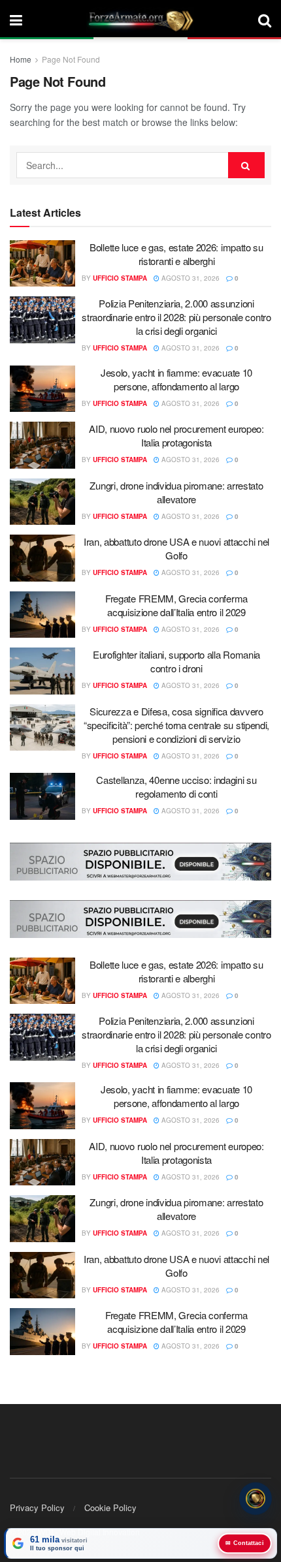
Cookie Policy (110, 1507)
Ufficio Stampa (120, 278)
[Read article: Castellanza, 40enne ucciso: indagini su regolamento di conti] (42, 796)
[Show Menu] (16, 19)
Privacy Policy (37, 1507)
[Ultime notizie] (255, 1500)
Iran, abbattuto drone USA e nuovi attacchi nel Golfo (176, 548)
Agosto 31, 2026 (189, 278)
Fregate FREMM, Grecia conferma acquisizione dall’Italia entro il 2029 (176, 605)
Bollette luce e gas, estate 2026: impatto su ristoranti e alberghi (176, 254)
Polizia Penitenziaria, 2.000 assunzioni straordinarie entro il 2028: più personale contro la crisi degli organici (176, 316)
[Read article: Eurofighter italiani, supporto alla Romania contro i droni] (42, 671)
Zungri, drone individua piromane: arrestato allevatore (176, 492)
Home (20, 59)
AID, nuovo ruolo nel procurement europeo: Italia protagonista (176, 435)
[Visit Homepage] (140, 20)
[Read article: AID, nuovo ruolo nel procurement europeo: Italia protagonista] (42, 445)
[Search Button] (264, 19)
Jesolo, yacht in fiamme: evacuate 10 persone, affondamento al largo (176, 379)
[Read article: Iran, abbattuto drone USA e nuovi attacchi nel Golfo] (42, 558)
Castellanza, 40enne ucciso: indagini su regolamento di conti (176, 786)
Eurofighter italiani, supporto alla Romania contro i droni (176, 661)
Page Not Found (71, 59)
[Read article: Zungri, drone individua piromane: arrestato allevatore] (42, 501)
